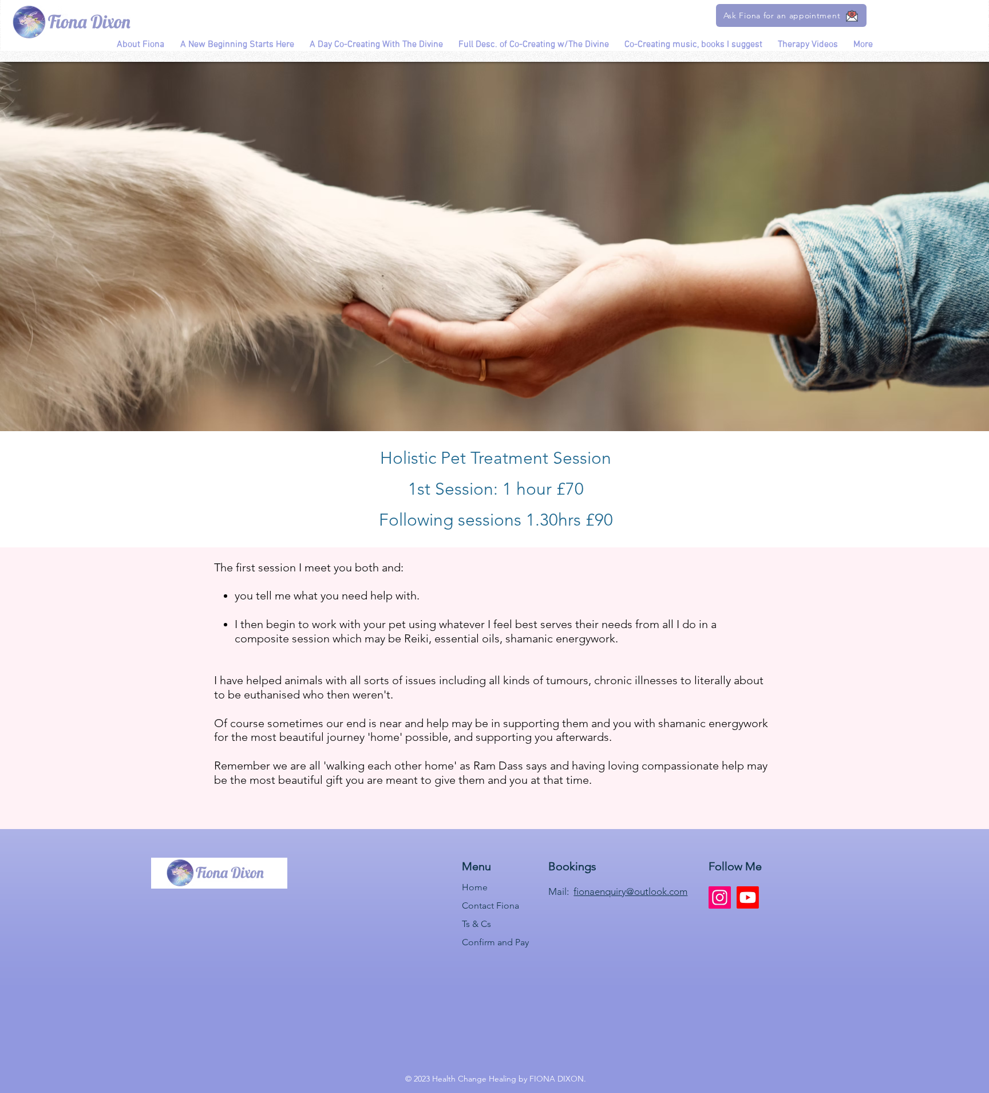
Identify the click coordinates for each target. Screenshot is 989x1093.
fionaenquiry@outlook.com (630, 891)
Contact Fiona (490, 905)
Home (475, 887)
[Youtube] (748, 897)
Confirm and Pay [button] (495, 942)
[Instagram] (720, 897)
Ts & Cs (476, 923)
